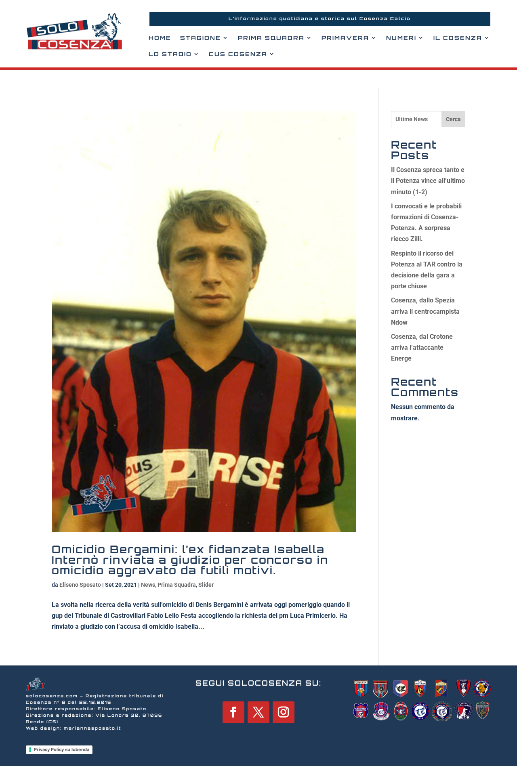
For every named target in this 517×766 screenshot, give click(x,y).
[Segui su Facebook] (233, 712)
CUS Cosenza (238, 53)
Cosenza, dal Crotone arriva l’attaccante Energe (422, 347)
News (148, 584)
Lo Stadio (170, 53)
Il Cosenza (457, 37)
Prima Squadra (271, 37)
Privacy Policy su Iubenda (61, 749)
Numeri (401, 37)
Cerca (453, 119)
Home (160, 37)
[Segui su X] (258, 712)
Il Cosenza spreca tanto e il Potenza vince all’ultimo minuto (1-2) (428, 180)
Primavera (345, 37)
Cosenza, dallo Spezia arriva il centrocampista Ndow (425, 311)
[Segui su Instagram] (283, 712)
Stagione (200, 37)
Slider (206, 584)
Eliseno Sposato (80, 584)
